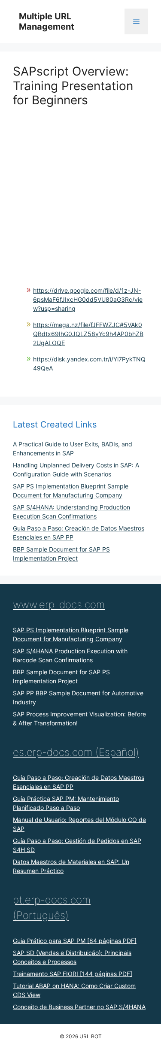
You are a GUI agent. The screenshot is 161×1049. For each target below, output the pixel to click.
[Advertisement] (80, 188)
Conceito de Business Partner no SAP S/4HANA (79, 1006)
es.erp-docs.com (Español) (76, 752)
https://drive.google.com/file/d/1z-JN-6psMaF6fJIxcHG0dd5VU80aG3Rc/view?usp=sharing (88, 299)
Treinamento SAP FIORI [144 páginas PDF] (72, 973)
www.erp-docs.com (59, 604)
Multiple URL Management (46, 21)
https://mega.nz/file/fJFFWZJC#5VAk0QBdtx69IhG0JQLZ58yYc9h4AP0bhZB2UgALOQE (88, 333)
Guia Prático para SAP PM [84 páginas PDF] (75, 940)
